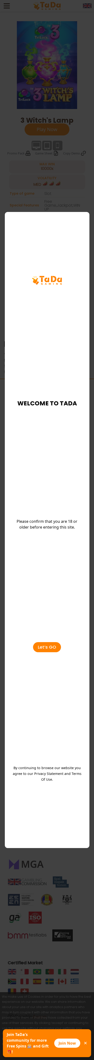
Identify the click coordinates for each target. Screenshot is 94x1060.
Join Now (67, 1043)
